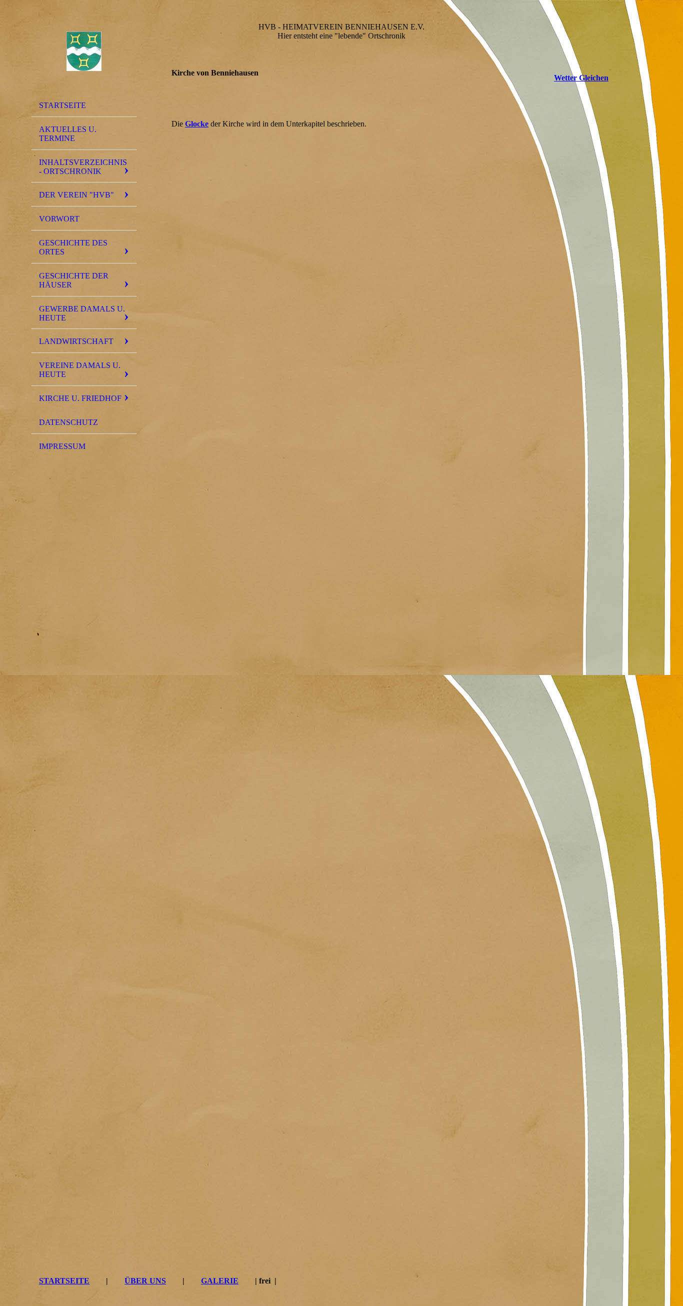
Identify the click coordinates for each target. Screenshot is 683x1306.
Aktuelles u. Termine (67, 133)
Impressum (62, 446)
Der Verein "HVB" (76, 194)
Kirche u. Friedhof (80, 398)
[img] (84, 51)
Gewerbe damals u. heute (82, 313)
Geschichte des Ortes (73, 247)
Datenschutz (68, 422)
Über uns (145, 1280)
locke (196, 124)
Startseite (62, 105)
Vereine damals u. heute (79, 369)
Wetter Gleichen (581, 78)
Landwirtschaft (76, 341)
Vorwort (59, 218)
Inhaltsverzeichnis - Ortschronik (83, 167)
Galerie (219, 1280)
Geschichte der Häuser (73, 280)
